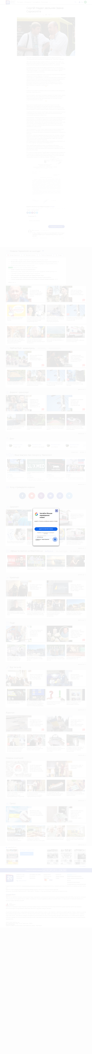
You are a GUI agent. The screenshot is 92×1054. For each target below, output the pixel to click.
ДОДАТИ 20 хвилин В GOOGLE (46, 529)
